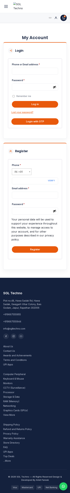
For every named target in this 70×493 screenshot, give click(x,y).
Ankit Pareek (42, 480)
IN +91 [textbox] (18, 171)
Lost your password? (22, 112)
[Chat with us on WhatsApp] (63, 486)
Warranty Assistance (14, 438)
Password (23, 80)
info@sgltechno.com (14, 328)
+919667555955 (12, 314)
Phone (16, 165)
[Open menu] (6, 6)
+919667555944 (12, 321)
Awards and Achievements (17, 355)
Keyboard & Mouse (13, 378)
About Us (8, 346)
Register (35, 249)
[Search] (50, 17)
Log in (35, 104)
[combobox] (21, 171)
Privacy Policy (10, 433)
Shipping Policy (11, 424)
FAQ (5, 447)
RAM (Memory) (11, 401)
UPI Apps (8, 364)
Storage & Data (11, 396)
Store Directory (11, 442)
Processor (8, 392)
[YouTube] (21, 336)
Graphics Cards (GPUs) (15, 410)
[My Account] (56, 18)
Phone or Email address (31, 64)
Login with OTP (35, 121)
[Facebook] (6, 336)
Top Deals (8, 456)
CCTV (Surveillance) (14, 387)
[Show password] (54, 87)
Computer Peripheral (14, 374)
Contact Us (9, 351)
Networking (9, 405)
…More (7, 460)
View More (9, 414)
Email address (25, 188)
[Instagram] (13, 336)
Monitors (8, 383)
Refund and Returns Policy (17, 429)
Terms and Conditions (15, 360)
